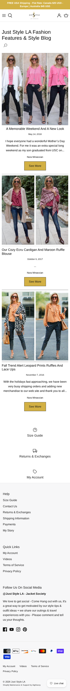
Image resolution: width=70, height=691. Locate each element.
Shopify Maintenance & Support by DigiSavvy (22, 685)
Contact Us (10, 506)
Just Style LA (18, 681)
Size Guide (10, 500)
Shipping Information (16, 518)
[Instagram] (18, 629)
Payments (9, 524)
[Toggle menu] (4, 15)
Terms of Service (13, 565)
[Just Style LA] (35, 15)
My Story (8, 530)
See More (35, 165)
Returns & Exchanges (17, 512)
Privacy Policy (12, 571)
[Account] (58, 15)
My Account (10, 552)
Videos (7, 559)
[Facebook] (5, 629)
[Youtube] (12, 629)
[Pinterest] (25, 629)
